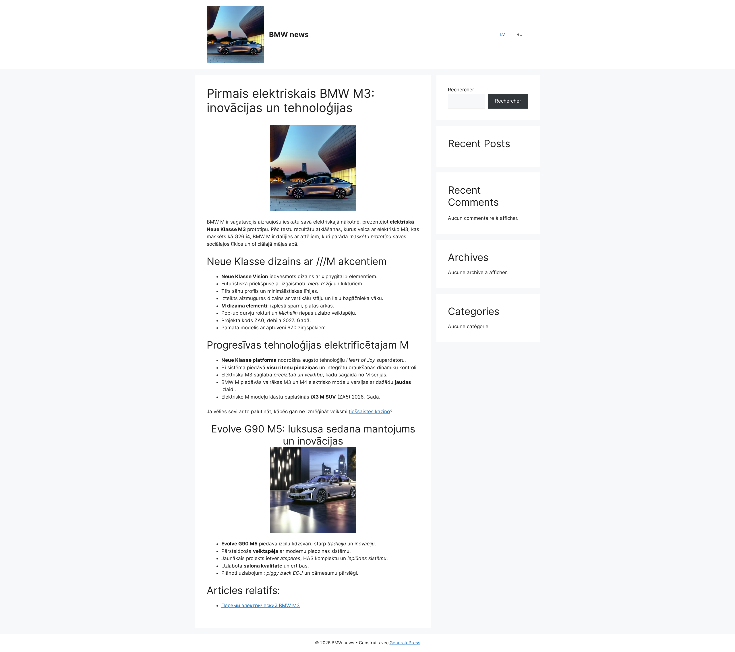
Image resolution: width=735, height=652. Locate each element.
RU (520, 34)
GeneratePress (405, 642)
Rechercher (461, 90)
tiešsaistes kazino (369, 411)
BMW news (289, 34)
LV (502, 34)
